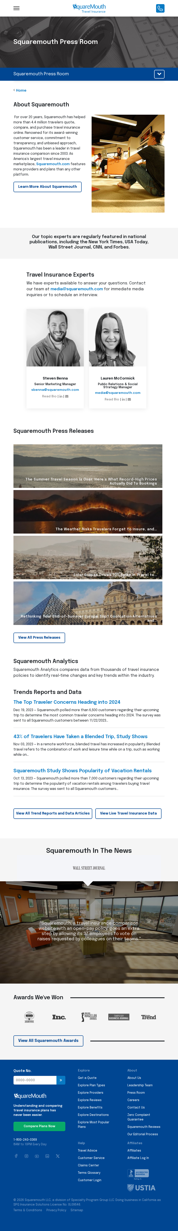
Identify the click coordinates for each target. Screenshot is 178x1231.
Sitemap (77, 1210)
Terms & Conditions (27, 1210)
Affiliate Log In (138, 1158)
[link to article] (87, 466)
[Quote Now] (60, 1080)
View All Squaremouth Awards (48, 1041)
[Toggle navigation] (16, 8)
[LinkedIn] (60, 396)
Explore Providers (90, 1092)
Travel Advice (87, 1150)
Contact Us (136, 1107)
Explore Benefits (90, 1107)
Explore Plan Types (91, 1085)
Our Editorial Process (142, 1134)
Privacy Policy (56, 1210)
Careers (133, 1100)
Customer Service (91, 1158)
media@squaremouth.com (77, 289)
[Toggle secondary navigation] (159, 74)
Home (21, 90)
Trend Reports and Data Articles (53, 813)
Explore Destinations (93, 1115)
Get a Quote (87, 1078)
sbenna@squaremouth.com (55, 390)
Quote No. (22, 1071)
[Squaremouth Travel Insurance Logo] (89, 8)
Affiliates (134, 1150)
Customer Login (89, 1180)
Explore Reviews (90, 1100)
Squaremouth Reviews (143, 1127)
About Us (134, 1078)
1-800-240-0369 (25, 1139)
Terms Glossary (89, 1172)
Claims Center (88, 1165)
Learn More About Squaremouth (47, 187)
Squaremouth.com (53, 164)
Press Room (136, 1092)
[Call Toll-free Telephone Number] (160, 8)
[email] (66, 396)
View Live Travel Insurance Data (128, 813)
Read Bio (49, 396)
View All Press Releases (39, 638)
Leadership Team (140, 1085)
